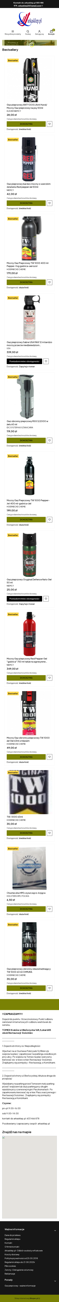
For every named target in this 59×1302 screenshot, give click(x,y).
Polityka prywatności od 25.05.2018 (21, 1258)
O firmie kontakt (12, 1246)
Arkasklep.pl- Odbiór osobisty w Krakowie (24, 1250)
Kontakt (8, 1243)
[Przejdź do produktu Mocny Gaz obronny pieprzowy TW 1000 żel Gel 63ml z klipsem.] (29, 713)
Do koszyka (26, 124)
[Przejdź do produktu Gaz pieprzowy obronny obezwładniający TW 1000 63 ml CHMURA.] (29, 944)
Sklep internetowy (26, 1298)
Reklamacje (10, 1273)
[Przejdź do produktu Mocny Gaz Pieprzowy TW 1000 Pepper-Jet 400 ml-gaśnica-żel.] (29, 476)
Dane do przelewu (13, 1235)
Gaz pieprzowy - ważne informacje (20, 1285)
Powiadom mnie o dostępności (24, 361)
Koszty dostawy (12, 1254)
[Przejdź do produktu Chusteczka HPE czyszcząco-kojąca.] (29, 868)
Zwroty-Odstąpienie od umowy (19, 1270)
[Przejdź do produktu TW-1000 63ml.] (29, 792)
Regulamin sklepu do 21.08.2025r (20, 1262)
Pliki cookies (10, 1266)
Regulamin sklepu (12, 1239)
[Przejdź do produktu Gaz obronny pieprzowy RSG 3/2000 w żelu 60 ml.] (29, 397)
